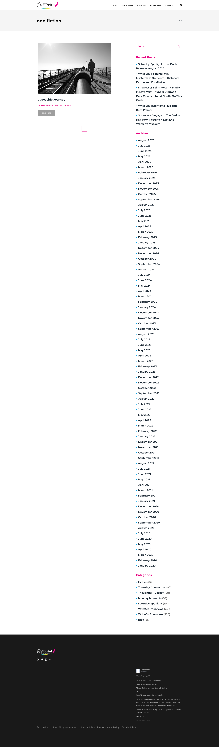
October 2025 (147, 194)
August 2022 (146, 398)
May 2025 (144, 221)
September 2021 (148, 458)
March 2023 (145, 361)
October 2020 (147, 517)
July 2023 (144, 339)
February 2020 (147, 560)
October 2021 (146, 452)
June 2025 (144, 215)
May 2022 (144, 414)
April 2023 (144, 355)
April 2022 (144, 420)
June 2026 (145, 151)
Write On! (141, 5)
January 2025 (146, 242)
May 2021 (144, 479)
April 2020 (144, 549)
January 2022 (146, 436)
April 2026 (144, 161)
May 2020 (144, 544)
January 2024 (147, 307)
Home (115, 5)
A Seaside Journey (51, 99)
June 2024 (145, 280)
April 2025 (144, 226)
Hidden (145, 582)
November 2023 (148, 317)
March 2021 (145, 490)
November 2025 (148, 188)
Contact (169, 5)
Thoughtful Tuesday (154, 592)
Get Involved (156, 5)
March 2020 (145, 554)
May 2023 (144, 350)
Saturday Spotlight (153, 603)
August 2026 (146, 140)
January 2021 (146, 501)
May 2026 (144, 156)
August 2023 (146, 334)
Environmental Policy (108, 727)
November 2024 (148, 253)
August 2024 (146, 269)
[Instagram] (46, 660)
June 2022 (144, 409)
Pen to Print (145, 669)
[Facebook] (42, 660)
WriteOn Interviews (154, 608)
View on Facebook (140, 720)
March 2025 (145, 231)
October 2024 (147, 258)
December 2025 (148, 183)
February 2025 (147, 237)
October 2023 (147, 323)
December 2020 (148, 506)
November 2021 (148, 447)
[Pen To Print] (47, 5)
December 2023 (148, 312)
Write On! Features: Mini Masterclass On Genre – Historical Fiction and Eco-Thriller (157, 78)
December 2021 (148, 441)
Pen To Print (127, 5)
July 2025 (144, 210)
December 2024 (148, 247)
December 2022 (148, 377)
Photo (142, 716)
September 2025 (149, 199)
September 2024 (149, 264)
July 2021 (144, 468)
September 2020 (149, 522)
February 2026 (147, 172)
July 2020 (144, 533)
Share (148, 720)
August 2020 (146, 528)
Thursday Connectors (154, 587)
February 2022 (147, 431)
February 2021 (147, 495)
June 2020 (145, 538)
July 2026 (144, 145)
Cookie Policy (129, 727)
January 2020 (147, 565)
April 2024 (144, 291)
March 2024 (145, 296)
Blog (144, 619)
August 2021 (146, 463)
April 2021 (144, 484)
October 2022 (147, 387)
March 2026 (145, 167)
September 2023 (149, 328)
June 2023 (144, 344)
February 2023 (147, 366)
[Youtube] (50, 660)
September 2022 (149, 393)
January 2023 (146, 371)
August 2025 (146, 204)
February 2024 (147, 301)
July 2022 (144, 404)
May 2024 (144, 285)
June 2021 (144, 474)
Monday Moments (152, 598)
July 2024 (144, 274)
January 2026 (146, 178)
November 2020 (148, 511)
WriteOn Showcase (154, 614)
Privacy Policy (87, 727)
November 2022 (148, 382)
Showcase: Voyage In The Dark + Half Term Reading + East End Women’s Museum (158, 119)
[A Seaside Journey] (84, 68)
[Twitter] (38, 660)
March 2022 (145, 425)
